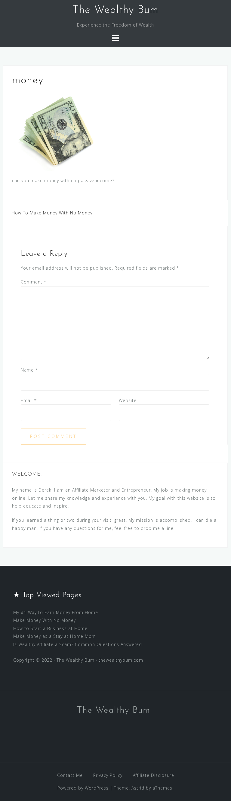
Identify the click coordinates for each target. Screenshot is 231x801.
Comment (33, 282)
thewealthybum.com (121, 660)
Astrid (137, 788)
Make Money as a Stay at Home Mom (54, 636)
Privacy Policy (107, 775)
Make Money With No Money (44, 620)
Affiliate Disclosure (153, 775)
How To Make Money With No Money (52, 213)
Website (128, 400)
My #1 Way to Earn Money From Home (55, 612)
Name (29, 370)
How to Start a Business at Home (50, 628)
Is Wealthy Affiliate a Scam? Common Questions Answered (77, 644)
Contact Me (70, 775)
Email (29, 400)
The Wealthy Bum (115, 10)
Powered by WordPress (83, 788)
